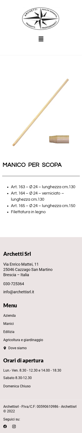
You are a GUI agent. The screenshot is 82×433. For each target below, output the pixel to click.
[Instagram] (14, 426)
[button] (41, 39)
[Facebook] (5, 426)
